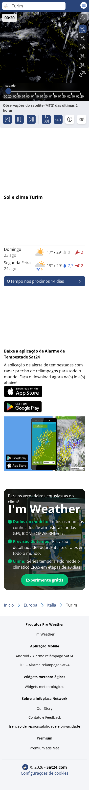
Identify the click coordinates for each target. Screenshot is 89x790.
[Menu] (83, 5)
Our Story (44, 708)
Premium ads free (44, 748)
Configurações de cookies (44, 773)
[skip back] (7, 119)
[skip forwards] (31, 119)
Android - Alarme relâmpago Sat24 (44, 656)
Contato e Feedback (44, 717)
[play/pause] (19, 119)
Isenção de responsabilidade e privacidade (44, 726)
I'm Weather (45, 634)
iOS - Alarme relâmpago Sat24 (44, 665)
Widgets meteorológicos (44, 686)
